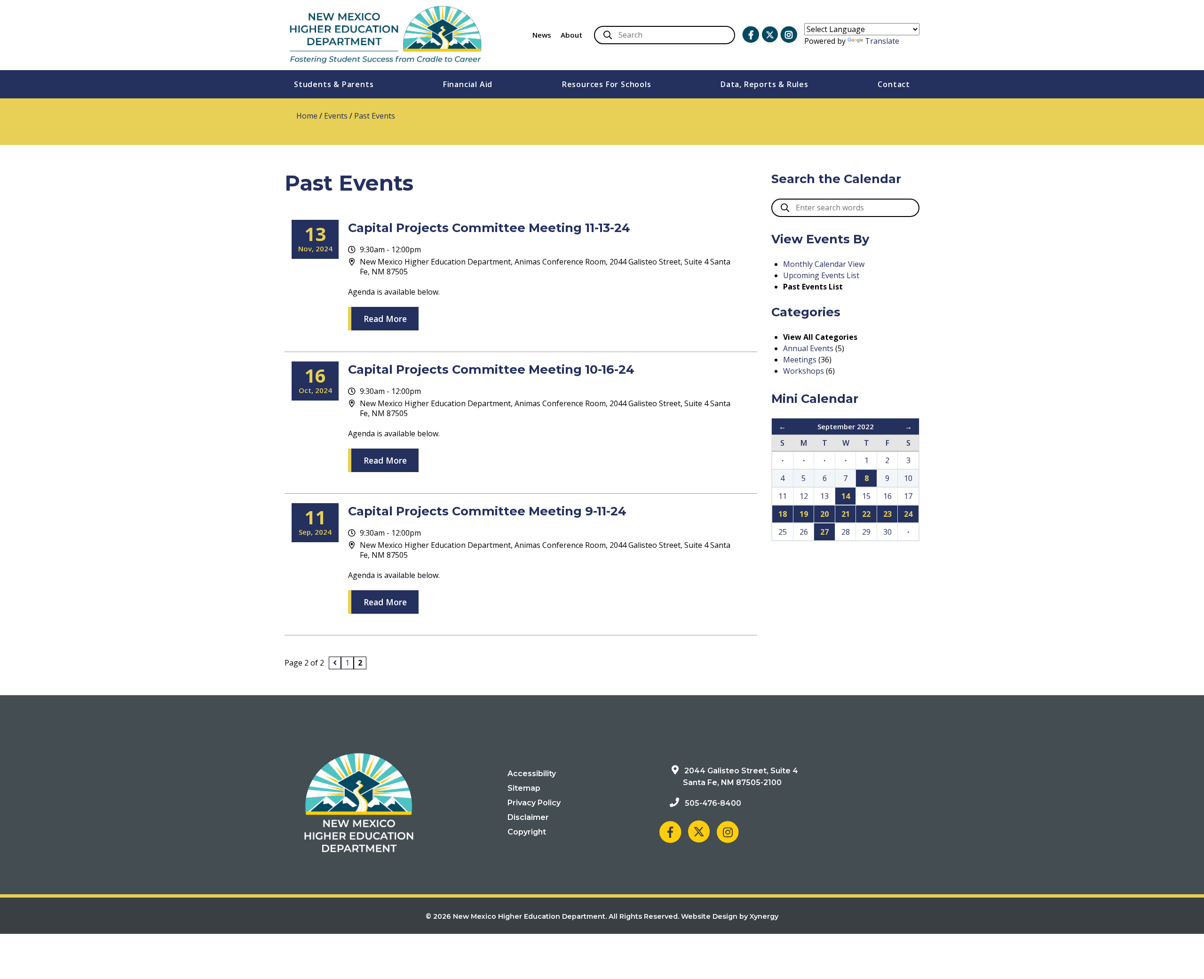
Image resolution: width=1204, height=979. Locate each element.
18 (782, 514)
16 (887, 496)
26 (804, 532)
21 (845, 514)
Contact (894, 84)
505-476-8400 (713, 803)
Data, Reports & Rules (764, 84)
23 (887, 514)
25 (782, 532)
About (571, 35)
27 (824, 532)
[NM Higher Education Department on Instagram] (788, 34)
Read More (385, 318)
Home (306, 116)
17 (908, 496)
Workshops (803, 371)
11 (782, 496)
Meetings (799, 359)
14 (845, 496)
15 (866, 496)
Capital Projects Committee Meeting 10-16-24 (491, 369)
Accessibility (531, 773)
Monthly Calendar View (823, 264)
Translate (882, 41)
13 (824, 496)
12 (804, 496)
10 (908, 478)
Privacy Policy (534, 802)
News (541, 35)
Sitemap (523, 788)
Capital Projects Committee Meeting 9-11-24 (487, 511)
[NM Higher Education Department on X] (770, 34)
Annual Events (808, 348)
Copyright (526, 831)
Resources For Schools (606, 84)
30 (887, 532)
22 (866, 514)
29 (866, 532)
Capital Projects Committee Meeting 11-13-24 (489, 227)
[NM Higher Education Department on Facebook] (750, 34)
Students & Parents (333, 84)
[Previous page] (335, 663)
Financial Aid (467, 84)
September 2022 (845, 426)
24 (908, 514)
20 (824, 514)
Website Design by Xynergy (729, 916)
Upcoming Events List (821, 275)
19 (804, 514)
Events (336, 116)
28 (845, 532)
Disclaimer (528, 817)
